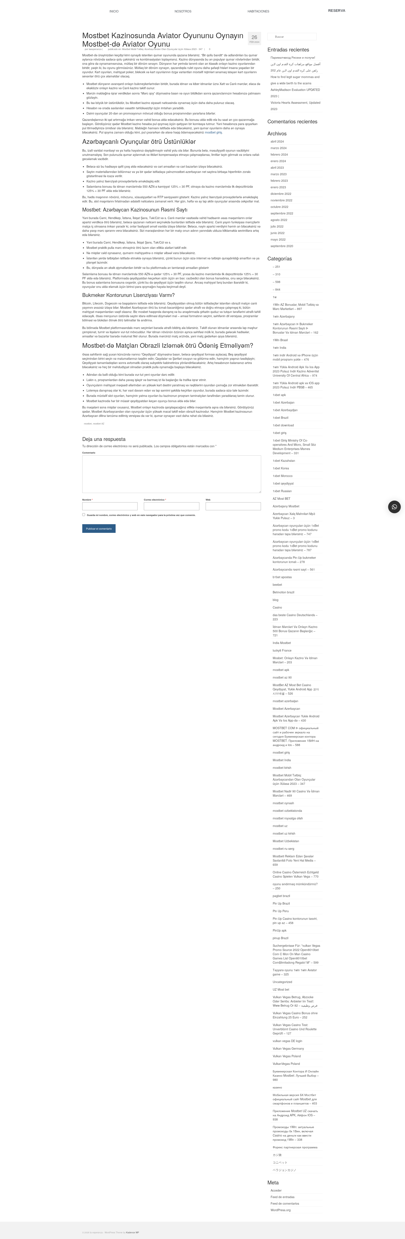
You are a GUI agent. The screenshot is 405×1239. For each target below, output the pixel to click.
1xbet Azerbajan (283, 402)
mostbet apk (281, 670)
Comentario (88, 452)
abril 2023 (277, 167)
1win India (279, 347)
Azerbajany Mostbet (286, 506)
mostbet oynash (283, 803)
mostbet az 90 (282, 677)
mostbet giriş (213, 132)
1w (275, 297)
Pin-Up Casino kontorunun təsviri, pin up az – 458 (295, 920)
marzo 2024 (279, 148)
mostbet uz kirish (284, 833)
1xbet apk (279, 395)
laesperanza (95, 49)
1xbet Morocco (283, 476)
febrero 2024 (279, 154)
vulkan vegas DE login (287, 1041)
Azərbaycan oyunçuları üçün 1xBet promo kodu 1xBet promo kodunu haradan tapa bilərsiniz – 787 (296, 545)
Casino (277, 607)
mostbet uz (280, 826)
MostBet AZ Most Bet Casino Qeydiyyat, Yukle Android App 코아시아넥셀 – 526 (296, 689)
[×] (394, 507)
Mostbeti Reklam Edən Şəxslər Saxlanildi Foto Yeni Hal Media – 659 (294, 860)
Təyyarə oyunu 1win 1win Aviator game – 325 (295, 972)
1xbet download (283, 425)
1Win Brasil (280, 340)
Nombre (87, 499)
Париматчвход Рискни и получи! (293, 57)
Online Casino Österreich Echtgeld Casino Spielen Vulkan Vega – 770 (296, 874)
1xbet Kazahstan (284, 460)
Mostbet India (282, 760)
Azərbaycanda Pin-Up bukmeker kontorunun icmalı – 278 (294, 559)
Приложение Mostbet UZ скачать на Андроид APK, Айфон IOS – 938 (295, 1115)
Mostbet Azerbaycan (286, 708)
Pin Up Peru (281, 911)
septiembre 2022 (282, 213)
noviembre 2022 (281, 200)
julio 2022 (277, 226)
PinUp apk (279, 930)
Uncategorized (282, 982)
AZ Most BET (281, 498)
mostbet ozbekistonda (287, 810)
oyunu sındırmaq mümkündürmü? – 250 (295, 886)
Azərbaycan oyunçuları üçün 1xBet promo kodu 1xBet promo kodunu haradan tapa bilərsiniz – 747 (296, 529)
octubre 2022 (279, 207)
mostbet (88, 423)
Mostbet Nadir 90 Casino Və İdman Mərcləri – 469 (296, 793)
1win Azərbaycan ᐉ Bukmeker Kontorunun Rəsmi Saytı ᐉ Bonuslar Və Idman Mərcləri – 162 (295, 328)
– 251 (276, 266)
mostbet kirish (282, 767)
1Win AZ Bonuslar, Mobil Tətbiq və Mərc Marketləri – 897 (296, 306)
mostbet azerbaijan (285, 701)
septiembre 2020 (282, 246)
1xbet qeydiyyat (283, 483)
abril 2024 (277, 141)
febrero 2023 (279, 180)
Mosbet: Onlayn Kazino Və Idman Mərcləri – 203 (295, 660)
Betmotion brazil (283, 592)
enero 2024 (278, 161)
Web (208, 499)
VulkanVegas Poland (286, 1063)
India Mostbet (282, 643)
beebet (277, 584)
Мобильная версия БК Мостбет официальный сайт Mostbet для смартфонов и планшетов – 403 (295, 1099)
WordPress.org (281, 1210)
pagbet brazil (281, 896)
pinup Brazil (280, 938)
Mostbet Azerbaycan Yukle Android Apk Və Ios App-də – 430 (296, 718)
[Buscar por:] (292, 36)
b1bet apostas (282, 577)
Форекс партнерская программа (295, 1147)
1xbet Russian (282, 491)
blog (275, 600)
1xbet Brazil (280, 417)
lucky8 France (282, 650)
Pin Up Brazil (281, 903)
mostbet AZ (98, 423)
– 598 (276, 282)
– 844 (276, 289)
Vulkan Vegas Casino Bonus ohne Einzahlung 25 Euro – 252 (295, 1015)
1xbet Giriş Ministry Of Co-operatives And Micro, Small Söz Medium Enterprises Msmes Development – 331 (294, 446)
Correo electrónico (155, 499)
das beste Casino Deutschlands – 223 (295, 617)
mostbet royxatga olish (288, 818)
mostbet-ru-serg (283, 848)
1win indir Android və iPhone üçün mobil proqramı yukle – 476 (295, 357)
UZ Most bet (281, 989)
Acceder (276, 1190)
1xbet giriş (279, 433)
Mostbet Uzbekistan (286, 841)
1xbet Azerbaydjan (285, 410)
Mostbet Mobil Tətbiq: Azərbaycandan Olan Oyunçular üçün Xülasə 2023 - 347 (162, 49)
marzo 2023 (279, 174)
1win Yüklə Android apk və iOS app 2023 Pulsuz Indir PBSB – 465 (296, 385)
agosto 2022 (279, 220)
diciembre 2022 (281, 193)
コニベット (280, 1162)
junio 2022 (278, 233)
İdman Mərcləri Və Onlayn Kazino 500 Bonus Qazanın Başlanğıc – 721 (295, 631)
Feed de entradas (282, 1197)
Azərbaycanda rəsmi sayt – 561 (294, 569)
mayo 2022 (278, 239)
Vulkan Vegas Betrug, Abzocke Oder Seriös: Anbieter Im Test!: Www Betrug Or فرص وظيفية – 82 (295, 1001)
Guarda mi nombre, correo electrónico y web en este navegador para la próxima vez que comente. (141, 515)
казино (277, 1087)
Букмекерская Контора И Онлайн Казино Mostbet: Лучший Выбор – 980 (296, 1075)
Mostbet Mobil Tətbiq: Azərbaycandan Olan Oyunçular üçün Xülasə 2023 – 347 (294, 779)
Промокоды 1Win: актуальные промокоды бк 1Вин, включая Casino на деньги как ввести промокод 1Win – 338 (293, 1133)
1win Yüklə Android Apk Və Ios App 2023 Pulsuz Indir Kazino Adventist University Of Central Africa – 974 (296, 371)
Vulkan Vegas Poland (287, 1056)
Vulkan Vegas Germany (288, 1048)
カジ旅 (277, 1155)
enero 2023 (278, 187)
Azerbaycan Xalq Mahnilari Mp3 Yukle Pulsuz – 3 (294, 516)
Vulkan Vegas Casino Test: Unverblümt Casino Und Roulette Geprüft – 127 (295, 1029)
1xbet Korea (281, 468)
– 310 (276, 274)
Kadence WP (132, 1232)
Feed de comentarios (285, 1203)
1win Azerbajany (284, 316)
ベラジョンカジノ (284, 1170)
